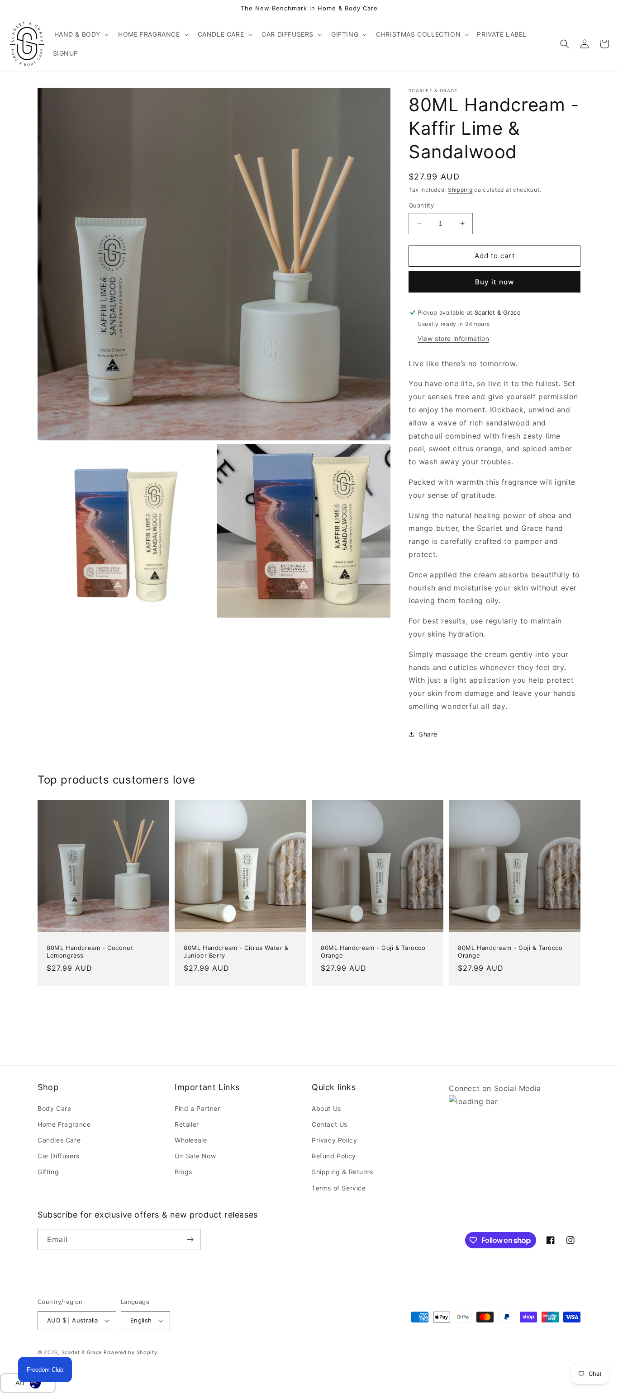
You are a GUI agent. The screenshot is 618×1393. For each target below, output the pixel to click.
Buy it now (494, 282)
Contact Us (329, 1124)
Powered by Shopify (130, 1352)
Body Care (54, 1108)
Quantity (421, 205)
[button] (81, 34)
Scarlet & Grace (82, 1352)
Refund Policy (334, 1156)
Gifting (48, 1172)
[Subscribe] (190, 1239)
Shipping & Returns (342, 1172)
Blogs (183, 1172)
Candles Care (59, 1140)
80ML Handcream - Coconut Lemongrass (90, 951)
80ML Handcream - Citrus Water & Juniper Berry (236, 951)
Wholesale (191, 1140)
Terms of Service (339, 1188)
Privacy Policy (334, 1140)
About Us (326, 1108)
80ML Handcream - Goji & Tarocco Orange (373, 951)
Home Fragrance (64, 1124)
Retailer (187, 1124)
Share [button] (428, 734)
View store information (453, 338)
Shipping (460, 189)
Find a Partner (197, 1108)
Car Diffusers (59, 1156)
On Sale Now (195, 1156)
